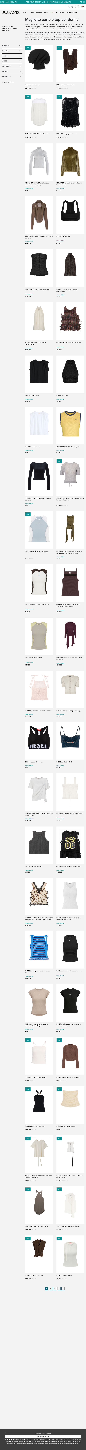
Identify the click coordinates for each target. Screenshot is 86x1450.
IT (83, 7)
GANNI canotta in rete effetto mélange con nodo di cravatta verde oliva (69, 552)
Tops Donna (6, 30)
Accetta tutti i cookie (43, 1436)
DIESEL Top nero (62, 395)
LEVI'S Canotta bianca (32, 447)
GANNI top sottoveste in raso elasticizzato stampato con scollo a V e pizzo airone (39, 918)
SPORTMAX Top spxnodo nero (66, 134)
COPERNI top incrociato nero (35, 1126)
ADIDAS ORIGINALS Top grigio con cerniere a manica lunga (37, 184)
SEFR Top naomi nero (32, 85)
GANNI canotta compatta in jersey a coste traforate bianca (68, 918)
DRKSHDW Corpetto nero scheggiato (37, 289)
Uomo (25, 12)
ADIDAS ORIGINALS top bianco (35, 1077)
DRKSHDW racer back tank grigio (36, 1226)
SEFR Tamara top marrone (65, 85)
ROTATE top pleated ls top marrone (68, 1077)
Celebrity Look (71, 12)
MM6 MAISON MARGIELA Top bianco (37, 134)
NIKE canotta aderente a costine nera (69, 971)
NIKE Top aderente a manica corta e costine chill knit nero (68, 1025)
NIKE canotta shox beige (33, 657)
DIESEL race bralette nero (34, 762)
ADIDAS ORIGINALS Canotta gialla (68, 447)
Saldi (52, 12)
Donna (31, 12)
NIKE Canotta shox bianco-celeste (36, 551)
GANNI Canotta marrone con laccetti (68, 342)
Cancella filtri (8, 82)
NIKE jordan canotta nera (33, 866)
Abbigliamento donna (9, 28)
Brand (46, 12)
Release (39, 12)
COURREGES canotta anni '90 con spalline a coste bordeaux (68, 605)
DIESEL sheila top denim (64, 762)
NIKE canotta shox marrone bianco (37, 604)
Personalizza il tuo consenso (43, 1433)
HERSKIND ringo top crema (65, 1126)
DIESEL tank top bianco (64, 1275)
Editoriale (60, 12)
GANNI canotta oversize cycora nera (68, 866)
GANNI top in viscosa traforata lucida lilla (38, 711)
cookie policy (74, 1443)
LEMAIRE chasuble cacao (34, 1275)
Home (4, 27)
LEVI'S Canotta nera (32, 395)
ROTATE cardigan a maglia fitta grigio (68, 711)
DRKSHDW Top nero (63, 236)
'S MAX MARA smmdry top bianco (67, 1226)
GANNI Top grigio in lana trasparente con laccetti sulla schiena (70, 499)
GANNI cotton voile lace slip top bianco (69, 813)
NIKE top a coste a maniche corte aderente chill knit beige (36, 1025)
